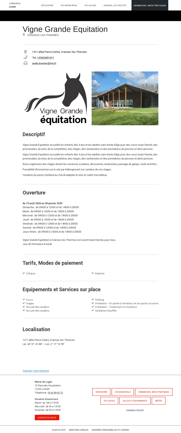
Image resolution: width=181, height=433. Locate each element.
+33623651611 (45, 57)
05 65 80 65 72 (55, 392)
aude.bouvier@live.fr (44, 63)
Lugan (14, 5)
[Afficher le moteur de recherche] (171, 5)
